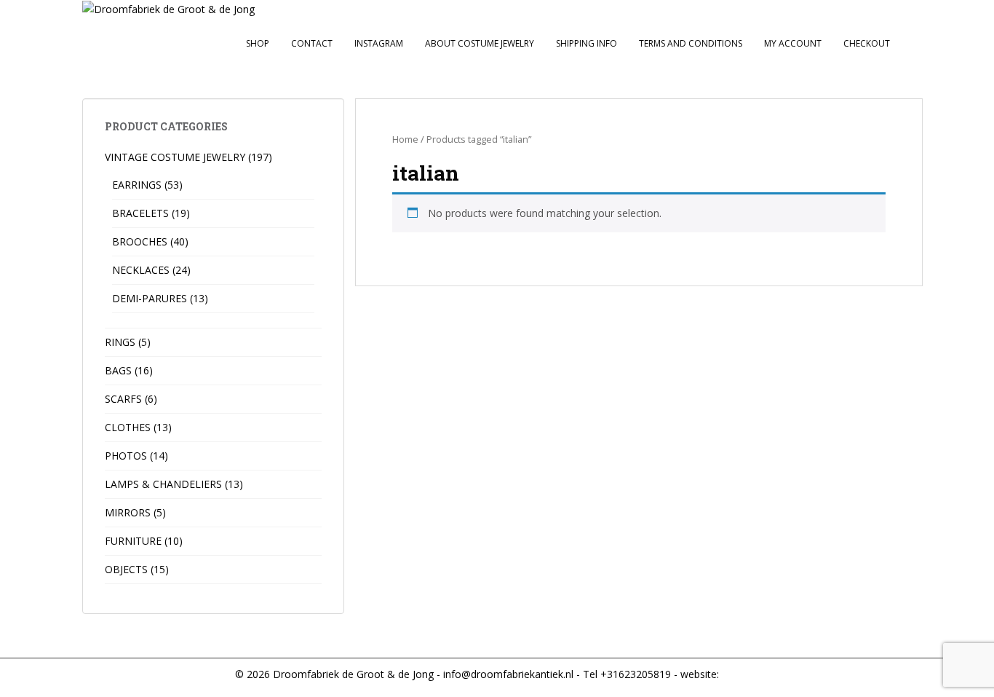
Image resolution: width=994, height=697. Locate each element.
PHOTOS (126, 455)
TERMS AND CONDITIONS (690, 43)
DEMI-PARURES (149, 298)
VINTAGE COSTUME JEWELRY (175, 157)
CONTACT (312, 43)
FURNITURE (133, 541)
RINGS (120, 342)
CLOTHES (128, 427)
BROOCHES (139, 241)
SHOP (257, 43)
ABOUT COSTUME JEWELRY (479, 43)
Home (405, 139)
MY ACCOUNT (793, 43)
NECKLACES (141, 270)
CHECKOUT (866, 43)
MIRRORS (128, 512)
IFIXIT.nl (739, 674)
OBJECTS (126, 569)
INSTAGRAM (378, 43)
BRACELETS (140, 213)
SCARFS (123, 399)
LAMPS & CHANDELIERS (163, 484)
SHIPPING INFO (586, 43)
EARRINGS (137, 185)
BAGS (118, 370)
